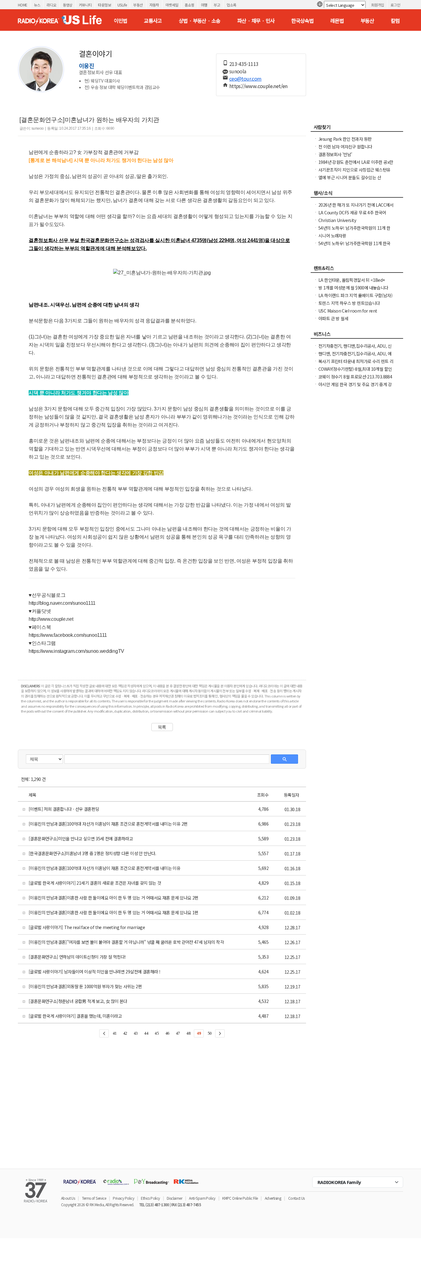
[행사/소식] (357, 194)
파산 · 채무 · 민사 (256, 20)
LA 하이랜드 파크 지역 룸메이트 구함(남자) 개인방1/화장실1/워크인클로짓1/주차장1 (355, 298)
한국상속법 (302, 20)
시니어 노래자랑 (332, 235)
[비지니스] (357, 335)
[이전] (104, 1033)
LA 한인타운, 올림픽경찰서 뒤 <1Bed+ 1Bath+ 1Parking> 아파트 (351, 283)
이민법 (120, 20)
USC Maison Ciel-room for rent (347, 311)
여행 (204, 4)
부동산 (138, 4)
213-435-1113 (244, 63)
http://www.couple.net (51, 619)
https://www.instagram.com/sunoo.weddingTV (76, 651)
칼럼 (395, 20)
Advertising (273, 1198)
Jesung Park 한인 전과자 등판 (344, 139)
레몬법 (337, 20)
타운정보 (104, 4)
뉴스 (37, 4)
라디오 (51, 4)
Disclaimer (174, 1198)
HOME (22, 4)
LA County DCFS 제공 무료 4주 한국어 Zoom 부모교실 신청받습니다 (352, 215)
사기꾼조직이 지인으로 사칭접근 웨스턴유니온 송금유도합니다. (354, 173)
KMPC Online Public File (240, 1198)
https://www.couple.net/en (258, 86)
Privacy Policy (123, 1198)
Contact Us (296, 1198)
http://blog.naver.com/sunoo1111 (62, 603)
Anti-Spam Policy (202, 1198)
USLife (122, 4)
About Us (68, 1198)
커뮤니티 (85, 4)
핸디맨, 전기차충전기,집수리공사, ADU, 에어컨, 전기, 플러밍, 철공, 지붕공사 (354, 356)
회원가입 (377, 4)
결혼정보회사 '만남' (335, 154)
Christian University (337, 220)
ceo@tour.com (245, 78)
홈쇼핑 (189, 4)
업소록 (231, 4)
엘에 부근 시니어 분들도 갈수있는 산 (349, 177)
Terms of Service (94, 1198)
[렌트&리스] (357, 269)
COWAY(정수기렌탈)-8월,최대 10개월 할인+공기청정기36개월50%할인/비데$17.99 (355, 372)
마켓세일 (172, 4)
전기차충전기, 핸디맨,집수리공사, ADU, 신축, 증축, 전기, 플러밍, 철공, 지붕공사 (354, 349)
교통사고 (153, 20)
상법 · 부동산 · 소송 (199, 20)
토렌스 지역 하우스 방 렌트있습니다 (349, 303)
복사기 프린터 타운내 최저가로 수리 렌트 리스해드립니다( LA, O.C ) (356, 364)
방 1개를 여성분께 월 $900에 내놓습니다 (353, 288)
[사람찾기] (357, 128)
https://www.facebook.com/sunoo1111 (68, 635)
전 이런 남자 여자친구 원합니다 (345, 146)
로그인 (395, 4)
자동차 (154, 4)
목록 (162, 727)
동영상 (67, 4)
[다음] (220, 1033)
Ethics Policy (150, 1198)
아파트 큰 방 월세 (333, 318)
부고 (217, 4)
